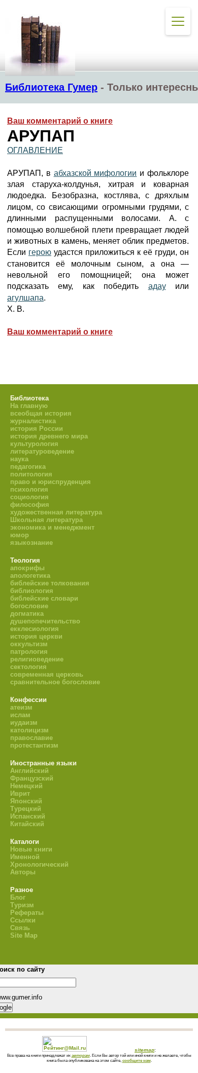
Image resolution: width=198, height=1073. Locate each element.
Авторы (23, 872)
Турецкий (25, 808)
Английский (29, 770)
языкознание (31, 542)
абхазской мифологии (95, 173)
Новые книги (31, 849)
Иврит (20, 793)
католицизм (29, 730)
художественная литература (56, 512)
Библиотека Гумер (51, 87)
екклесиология (34, 629)
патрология (29, 651)
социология (29, 497)
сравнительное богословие (55, 682)
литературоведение (42, 451)
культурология (34, 444)
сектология (28, 667)
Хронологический (39, 864)
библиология (31, 591)
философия (29, 504)
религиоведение (36, 659)
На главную (29, 406)
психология (29, 489)
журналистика (33, 421)
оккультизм (29, 644)
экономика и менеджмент (52, 527)
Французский (31, 778)
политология (31, 474)
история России (36, 428)
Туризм (22, 905)
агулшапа (25, 297)
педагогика (28, 466)
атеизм (21, 707)
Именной (25, 857)
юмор (19, 535)
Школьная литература (46, 520)
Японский (26, 801)
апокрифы (27, 568)
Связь (20, 928)
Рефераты (27, 912)
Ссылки (23, 920)
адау (157, 286)
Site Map (24, 935)
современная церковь (46, 674)
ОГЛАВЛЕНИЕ (35, 150)
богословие (29, 606)
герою (39, 252)
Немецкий (26, 786)
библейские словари (44, 598)
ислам (20, 715)
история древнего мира (49, 436)
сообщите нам (136, 1060)
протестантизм (34, 745)
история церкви (36, 636)
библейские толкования (49, 583)
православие (31, 738)
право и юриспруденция (50, 482)
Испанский (27, 816)
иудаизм (24, 722)
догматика (27, 613)
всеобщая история (41, 413)
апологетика (30, 575)
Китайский (27, 824)
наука (19, 459)
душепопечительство (45, 621)
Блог (17, 897)
